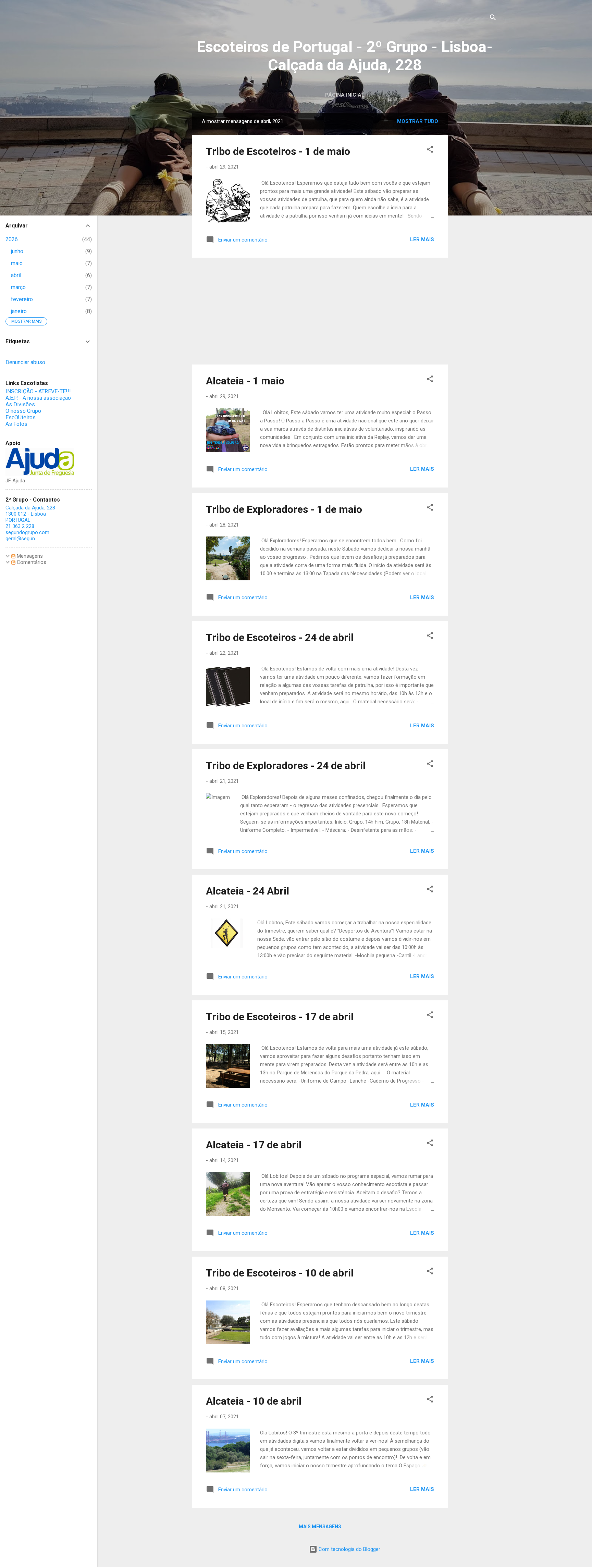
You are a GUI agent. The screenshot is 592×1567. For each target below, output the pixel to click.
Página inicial (345, 95)
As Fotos (16, 424)
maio (17, 263)
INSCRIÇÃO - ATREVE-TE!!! (38, 391)
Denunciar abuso (25, 362)
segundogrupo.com (27, 532)
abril (16, 275)
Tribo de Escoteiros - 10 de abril (280, 1273)
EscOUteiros (20, 417)
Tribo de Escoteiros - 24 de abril (280, 637)
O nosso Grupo (23, 411)
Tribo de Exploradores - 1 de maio (284, 509)
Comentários (30, 562)
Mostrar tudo (417, 121)
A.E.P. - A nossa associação (38, 398)
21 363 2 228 (19, 526)
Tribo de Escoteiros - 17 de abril (280, 1017)
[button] (430, 150)
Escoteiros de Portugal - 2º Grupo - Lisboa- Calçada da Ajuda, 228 (345, 56)
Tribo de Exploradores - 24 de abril (286, 766)
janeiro (19, 311)
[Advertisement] (475, 216)
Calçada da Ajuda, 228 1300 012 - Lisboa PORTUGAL (30, 514)
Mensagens (29, 556)
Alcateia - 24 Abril (247, 891)
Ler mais (422, 239)
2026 (11, 239)
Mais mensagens (320, 1526)
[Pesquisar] (493, 18)
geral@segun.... (22, 538)
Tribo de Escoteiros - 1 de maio (278, 151)
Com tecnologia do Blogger (348, 1549)
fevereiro (22, 299)
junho (17, 251)
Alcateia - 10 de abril (253, 1401)
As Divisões (20, 404)
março (18, 287)
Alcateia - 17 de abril (253, 1145)
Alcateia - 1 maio (245, 381)
